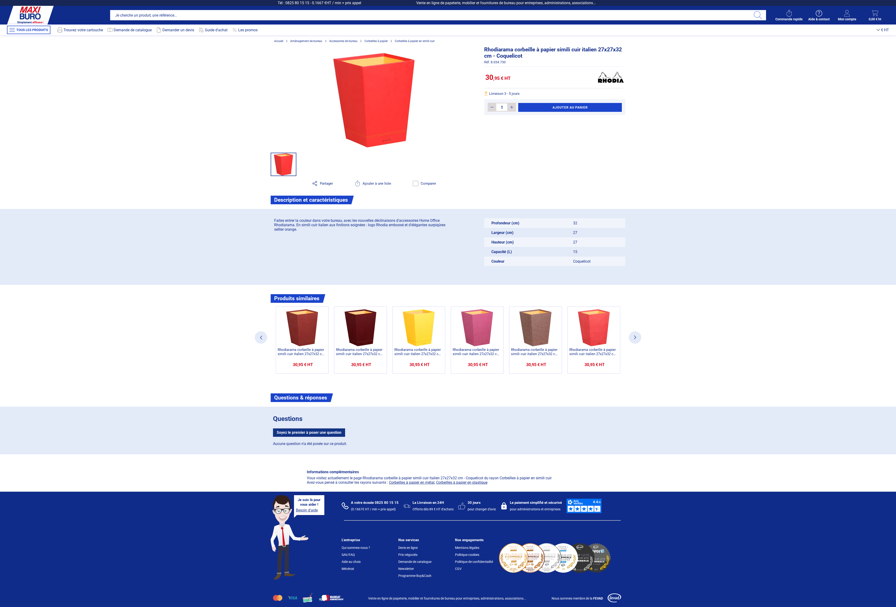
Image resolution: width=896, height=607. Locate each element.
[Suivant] (635, 337)
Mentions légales (467, 548)
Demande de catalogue (414, 562)
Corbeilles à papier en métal (411, 482)
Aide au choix (351, 562)
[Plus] (511, 107)
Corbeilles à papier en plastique (461, 482)
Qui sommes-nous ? (356, 548)
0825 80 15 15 (297, 3)
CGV (458, 569)
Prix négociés (407, 555)
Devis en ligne (408, 548)
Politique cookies (467, 555)
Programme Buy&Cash (414, 576)
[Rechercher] (757, 15)
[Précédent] (261, 337)
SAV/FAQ (348, 555)
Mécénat (348, 569)
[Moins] (492, 107)
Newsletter (406, 569)
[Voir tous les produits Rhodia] (610, 77)
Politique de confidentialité (474, 562)
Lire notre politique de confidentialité (38, 569)
